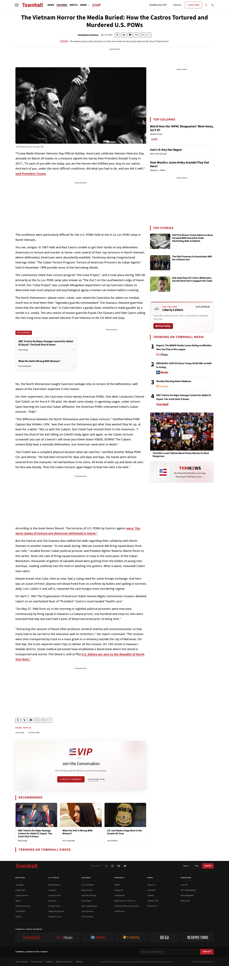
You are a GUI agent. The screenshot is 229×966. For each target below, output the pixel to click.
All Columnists (87, 916)
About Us (151, 884)
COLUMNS (62, 5)
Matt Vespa (22, 840)
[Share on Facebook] (130, 35)
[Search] (206, 5)
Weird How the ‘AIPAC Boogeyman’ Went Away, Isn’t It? (182, 128)
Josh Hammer (87, 911)
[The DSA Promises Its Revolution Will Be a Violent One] (160, 262)
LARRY (117, 884)
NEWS (51, 5)
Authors (18, 916)
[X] (106, 865)
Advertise (151, 890)
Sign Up (207, 951)
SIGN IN (177, 5)
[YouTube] (124, 865)
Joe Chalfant (112, 840)
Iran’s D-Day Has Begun (166, 150)
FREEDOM (19, 732)
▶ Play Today (163, 326)
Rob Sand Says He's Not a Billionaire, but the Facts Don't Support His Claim (192, 279)
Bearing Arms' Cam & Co (124, 900)
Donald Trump (54, 895)
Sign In (186, 865)
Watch (18, 900)
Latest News (20, 890)
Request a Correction (64, 961)
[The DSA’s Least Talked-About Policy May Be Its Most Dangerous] (181, 431)
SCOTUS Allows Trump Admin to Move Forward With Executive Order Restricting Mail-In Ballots (192, 238)
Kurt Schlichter (68, 840)
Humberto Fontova (88, 35)
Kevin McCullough (88, 895)
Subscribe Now (96, 779)
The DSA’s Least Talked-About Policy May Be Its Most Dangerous (181, 455)
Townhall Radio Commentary (126, 906)
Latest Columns (21, 895)
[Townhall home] (26, 866)
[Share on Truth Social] (123, 35)
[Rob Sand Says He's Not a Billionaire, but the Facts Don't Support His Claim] (160, 284)
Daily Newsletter (187, 895)
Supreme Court (54, 916)
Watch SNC (185, 900)
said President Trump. (30, 173)
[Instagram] (112, 865)
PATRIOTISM (34, 732)
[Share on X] (117, 35)
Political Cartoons (22, 906)
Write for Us (152, 906)
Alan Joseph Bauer (89, 906)
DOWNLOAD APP (158, 5)
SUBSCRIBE (193, 5)
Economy (52, 900)
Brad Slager (86, 900)
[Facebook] (118, 865)
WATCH (74, 5)
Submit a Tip (153, 900)
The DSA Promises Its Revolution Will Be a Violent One (192, 258)
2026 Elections (54, 884)
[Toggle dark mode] (212, 5)
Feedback (49, 961)
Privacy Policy (36, 961)
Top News (19, 884)
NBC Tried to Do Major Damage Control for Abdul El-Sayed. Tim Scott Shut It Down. (35, 833)
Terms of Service (21, 961)
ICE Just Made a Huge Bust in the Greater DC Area (124, 832)
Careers (151, 895)
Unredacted (119, 895)
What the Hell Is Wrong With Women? (77, 832)
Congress (52, 890)
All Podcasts (119, 911)
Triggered (118, 890)
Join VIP (208, 865)
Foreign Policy (54, 906)
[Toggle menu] (17, 5)
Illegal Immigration (56, 911)
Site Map (79, 961)
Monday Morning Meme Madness (173, 381)
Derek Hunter (87, 890)
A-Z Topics (53, 878)
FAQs (197, 865)
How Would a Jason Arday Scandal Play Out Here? (179, 164)
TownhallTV (20, 911)
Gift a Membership (188, 890)
